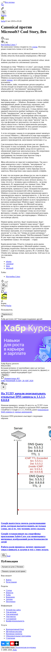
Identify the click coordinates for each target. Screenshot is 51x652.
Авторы (9, 599)
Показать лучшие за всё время (13, 571)
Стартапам (10, 638)
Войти (8, 580)
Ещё (8, 556)
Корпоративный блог (15, 629)
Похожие (19, 567)
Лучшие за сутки (8, 567)
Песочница (10, 601)
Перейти (5, 375)
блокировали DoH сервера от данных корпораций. (25, 411)
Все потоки (10, 2)
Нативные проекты (14, 634)
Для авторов (11, 612)
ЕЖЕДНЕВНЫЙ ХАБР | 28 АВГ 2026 (17, 381)
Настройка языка (8, 647)
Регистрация (11, 582)
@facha (8, 306)
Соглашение (11, 619)
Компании (10, 597)
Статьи (9, 590)
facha (3, 21)
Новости (9, 593)
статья (34, 47)
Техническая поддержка (26, 647)
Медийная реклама (14, 631)
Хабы (8, 595)
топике (10, 80)
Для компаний (12, 614)
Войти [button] (3, 15)
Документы (11, 616)
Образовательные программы (18, 636)
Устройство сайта (13, 610)
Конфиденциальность (15, 621)
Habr (14, 650)
